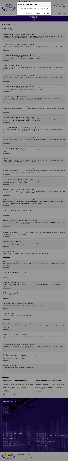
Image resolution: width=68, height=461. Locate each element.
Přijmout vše (28, 13)
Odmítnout (46, 13)
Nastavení (38, 13)
